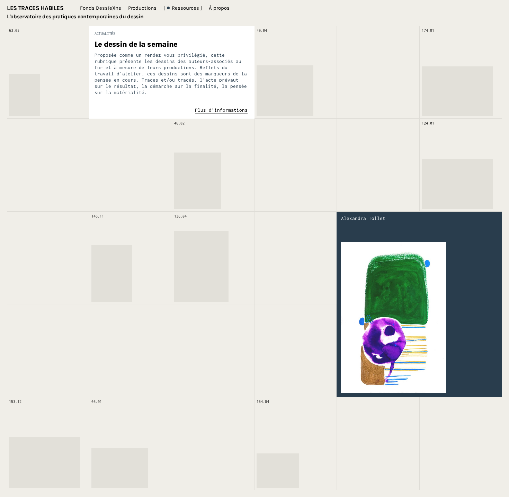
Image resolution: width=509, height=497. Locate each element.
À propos (219, 8)
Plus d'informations (221, 110)
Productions (142, 8)
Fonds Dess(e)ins (100, 8)
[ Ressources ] (182, 8)
